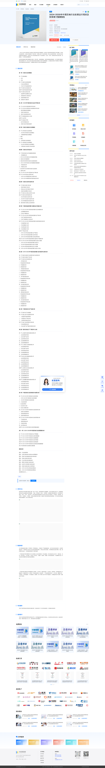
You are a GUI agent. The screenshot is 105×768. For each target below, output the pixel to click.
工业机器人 (77, 74)
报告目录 (18, 47)
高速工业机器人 (80, 112)
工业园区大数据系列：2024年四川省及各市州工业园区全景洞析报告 (82, 651)
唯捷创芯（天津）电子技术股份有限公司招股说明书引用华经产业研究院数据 (67, 681)
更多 (86, 85)
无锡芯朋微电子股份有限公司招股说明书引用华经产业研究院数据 (52, 681)
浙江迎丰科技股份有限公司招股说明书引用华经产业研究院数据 (22, 681)
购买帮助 (42, 760)
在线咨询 (76, 40)
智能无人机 (77, 68)
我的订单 (87, 1)
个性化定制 (65, 40)
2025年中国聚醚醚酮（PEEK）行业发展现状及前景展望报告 (22, 637)
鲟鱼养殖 (79, 101)
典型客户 (42, 755)
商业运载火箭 (75, 49)
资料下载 (51, 32)
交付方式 (51, 35)
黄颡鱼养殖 (80, 106)
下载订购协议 (56, 32)
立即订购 (55, 40)
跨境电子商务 (84, 49)
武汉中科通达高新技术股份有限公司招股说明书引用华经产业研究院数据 (37, 681)
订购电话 (51, 28)
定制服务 (33, 480)
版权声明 (42, 758)
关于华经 (42, 753)
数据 (35, 4)
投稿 (82, 1)
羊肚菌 (79, 96)
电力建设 (76, 79)
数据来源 (33, 47)
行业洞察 (41, 4)
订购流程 (42, 762)
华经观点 (72, 85)
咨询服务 (55, 4)
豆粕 (51, 11)
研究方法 (26, 47)
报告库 (62, 4)
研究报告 (48, 4)
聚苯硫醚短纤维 (80, 90)
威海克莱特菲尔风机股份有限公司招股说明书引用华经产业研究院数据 (82, 681)
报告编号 (51, 25)
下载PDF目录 (63, 32)
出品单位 (51, 26)
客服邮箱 (51, 30)
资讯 (30, 4)
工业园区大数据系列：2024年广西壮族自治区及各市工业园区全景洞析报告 (52, 651)
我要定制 (85, 180)
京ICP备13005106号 (85, 766)
